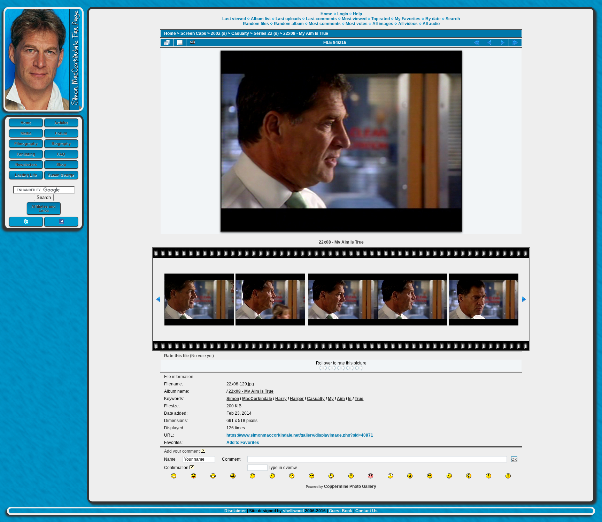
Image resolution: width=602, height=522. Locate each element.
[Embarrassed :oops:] (370, 475)
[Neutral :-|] (252, 475)
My (331, 398)
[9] (357, 368)
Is (350, 398)
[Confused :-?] (351, 475)
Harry (281, 398)
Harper (297, 398)
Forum (61, 133)
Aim (341, 398)
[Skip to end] (515, 42)
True (359, 398)
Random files (256, 23)
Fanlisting (26, 154)
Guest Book (340, 510)
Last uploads (288, 18)
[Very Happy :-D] (213, 475)
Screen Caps (193, 33)
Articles (61, 123)
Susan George (61, 175)
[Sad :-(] (272, 475)
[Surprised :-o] (331, 475)
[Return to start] (476, 42)
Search (453, 18)
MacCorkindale (257, 398)
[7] (348, 368)
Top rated (380, 18)
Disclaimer (235, 510)
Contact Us (366, 510)
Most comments (325, 23)
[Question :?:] (508, 475)
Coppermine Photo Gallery (350, 486)
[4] (334, 368)
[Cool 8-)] (311, 475)
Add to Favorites (242, 442)
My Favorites (407, 18)
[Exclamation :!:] (488, 475)
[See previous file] (489, 42)
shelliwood (293, 510)
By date (433, 18)
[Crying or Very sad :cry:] (291, 475)
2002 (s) (219, 33)
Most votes (357, 23)
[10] (361, 368)
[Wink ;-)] (449, 475)
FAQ (61, 154)
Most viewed (354, 18)
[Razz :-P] (193, 475)
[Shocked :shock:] (390, 475)
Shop (61, 164)
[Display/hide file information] (179, 42)
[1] (320, 368)
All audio (431, 23)
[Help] (203, 451)
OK (514, 459)
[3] (329, 368)
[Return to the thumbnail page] (167, 42)
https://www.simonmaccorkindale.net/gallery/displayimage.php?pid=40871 (299, 435)
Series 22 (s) (266, 33)
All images (382, 23)
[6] (343, 368)
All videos (408, 23)
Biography (61, 143)
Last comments (321, 18)
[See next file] (502, 42)
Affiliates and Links (43, 208)
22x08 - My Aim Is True (305, 33)
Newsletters (26, 164)
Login (342, 13)
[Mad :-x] (409, 475)
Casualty (240, 33)
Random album (289, 23)
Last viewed (234, 18)
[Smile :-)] (233, 475)
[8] (352, 368)
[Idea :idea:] (468, 475)
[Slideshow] (192, 42)
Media (26, 133)
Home (26, 123)
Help (357, 13)
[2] (325, 368)
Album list (261, 18)
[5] (339, 368)
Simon (232, 398)
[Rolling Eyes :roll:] (429, 475)
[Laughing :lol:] (173, 475)
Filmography (26, 143)
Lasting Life (26, 175)
